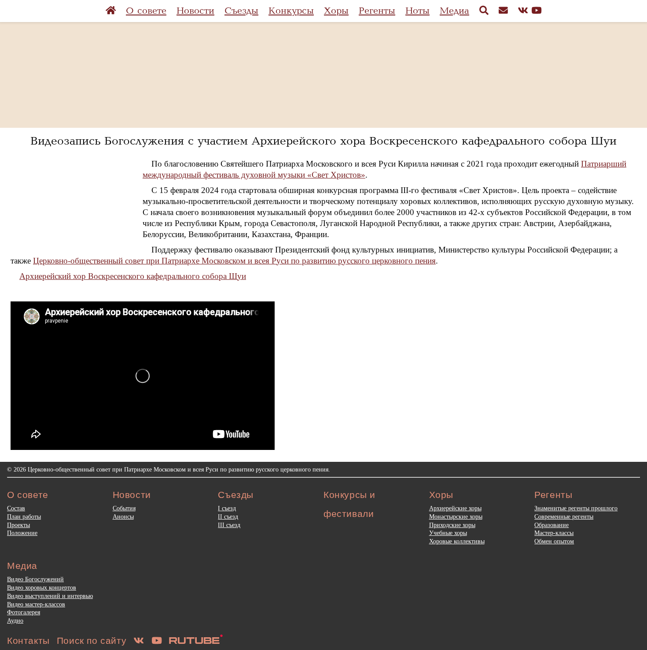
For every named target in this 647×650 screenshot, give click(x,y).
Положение (22, 532)
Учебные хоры (448, 532)
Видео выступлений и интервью (50, 595)
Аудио (15, 620)
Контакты (28, 640)
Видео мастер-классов (36, 604)
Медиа (454, 11)
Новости (195, 11)
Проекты (18, 524)
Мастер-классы (553, 532)
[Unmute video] (143, 375)
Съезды (241, 11)
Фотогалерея (23, 612)
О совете (146, 11)
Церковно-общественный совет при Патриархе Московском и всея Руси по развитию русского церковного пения (234, 260)
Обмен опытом (554, 541)
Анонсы (123, 516)
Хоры (336, 11)
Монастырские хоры (455, 516)
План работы (24, 516)
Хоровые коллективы (457, 541)
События (124, 508)
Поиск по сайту (91, 640)
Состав (16, 508)
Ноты (417, 11)
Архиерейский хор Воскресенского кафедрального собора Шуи (132, 276)
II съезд (228, 516)
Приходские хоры (452, 524)
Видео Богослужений (35, 579)
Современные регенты (563, 516)
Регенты (377, 11)
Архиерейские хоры (455, 508)
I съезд (227, 508)
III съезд (229, 524)
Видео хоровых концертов (41, 587)
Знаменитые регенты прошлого (576, 508)
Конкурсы (291, 11)
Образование (551, 524)
